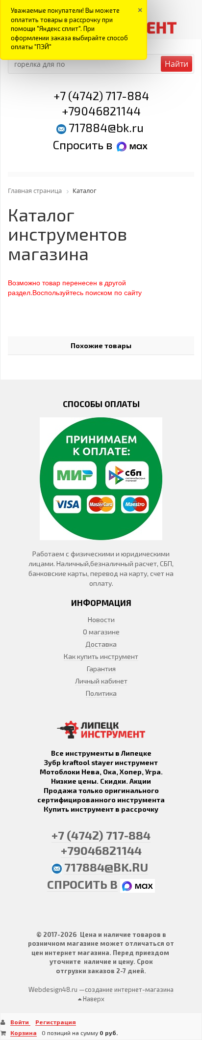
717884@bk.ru (106, 127)
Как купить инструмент (101, 656)
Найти (176, 63)
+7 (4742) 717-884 (101, 95)
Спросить (79, 144)
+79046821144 (101, 111)
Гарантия (101, 668)
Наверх (92, 999)
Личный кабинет (101, 681)
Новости (101, 619)
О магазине (101, 632)
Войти (20, 1021)
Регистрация (55, 1021)
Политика (101, 693)
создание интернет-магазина (129, 989)
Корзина (23, 1032)
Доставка (101, 644)
